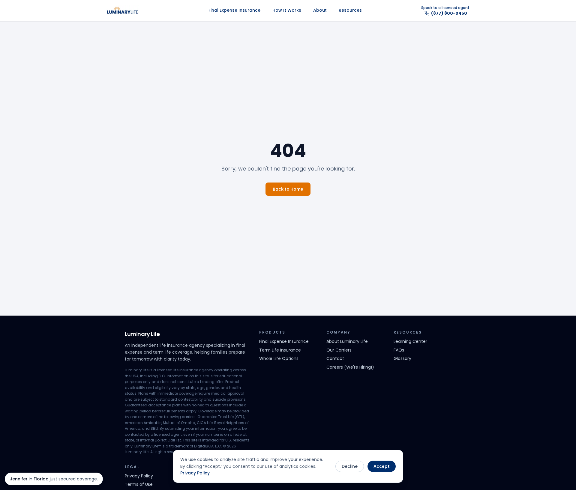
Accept (382, 466)
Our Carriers (339, 350)
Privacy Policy (195, 473)
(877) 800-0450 (449, 13)
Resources (350, 10)
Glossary (402, 358)
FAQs (399, 350)
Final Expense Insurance (234, 10)
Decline (350, 466)
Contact (335, 358)
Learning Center (410, 341)
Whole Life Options (278, 358)
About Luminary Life (347, 341)
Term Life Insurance (280, 350)
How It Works (286, 10)
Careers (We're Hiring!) (350, 367)
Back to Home (288, 189)
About (320, 10)
